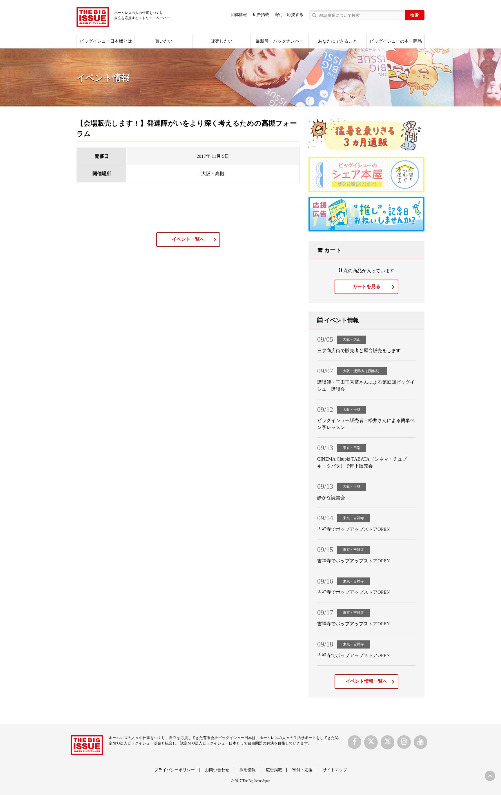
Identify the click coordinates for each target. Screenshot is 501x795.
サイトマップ (335, 770)
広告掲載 (261, 14)
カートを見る (366, 286)
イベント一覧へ (188, 239)
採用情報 (247, 770)
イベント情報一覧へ (366, 681)
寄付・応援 (302, 770)
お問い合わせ (217, 770)
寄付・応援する (289, 14)
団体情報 (239, 14)
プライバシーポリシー (174, 770)
